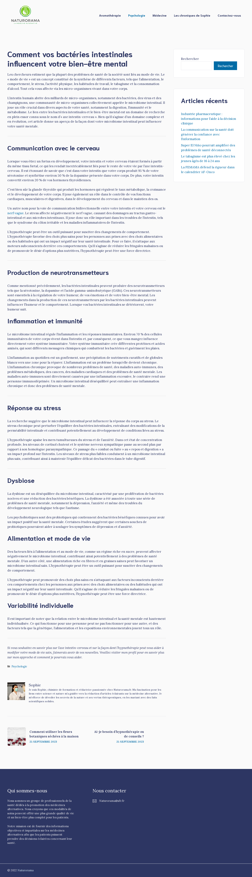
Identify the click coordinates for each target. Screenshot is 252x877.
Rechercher (190, 59)
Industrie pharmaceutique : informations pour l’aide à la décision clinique (208, 118)
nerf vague (15, 213)
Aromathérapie (110, 15)
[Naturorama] (25, 15)
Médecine (160, 15)
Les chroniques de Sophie (192, 15)
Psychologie (136, 15)
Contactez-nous (229, 15)
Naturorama (26, 870)
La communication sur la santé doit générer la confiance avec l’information (207, 134)
